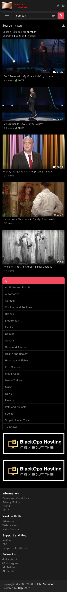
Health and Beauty (16, 353)
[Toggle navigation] (7, 15)
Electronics (12, 320)
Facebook (11, 559)
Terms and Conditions (15, 498)
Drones (9, 314)
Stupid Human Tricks (18, 420)
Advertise (8, 521)
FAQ (4, 544)
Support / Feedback (14, 548)
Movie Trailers (13, 380)
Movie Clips (12, 373)
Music (8, 387)
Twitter (10, 567)
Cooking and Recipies (18, 307)
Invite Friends (10, 529)
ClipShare (24, 588)
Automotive (12, 294)
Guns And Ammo (15, 347)
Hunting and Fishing (17, 360)
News (8, 393)
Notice (6, 540)
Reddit (10, 571)
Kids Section (12, 367)
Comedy (10, 300)
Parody (9, 400)
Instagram (12, 563)
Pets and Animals (15, 407)
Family (9, 327)
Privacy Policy (11, 502)
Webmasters (10, 525)
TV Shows (11, 426)
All (6, 280)
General (9, 340)
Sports (9, 413)
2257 (5, 510)
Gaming (9, 333)
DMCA (6, 506)
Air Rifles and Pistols (17, 287)
